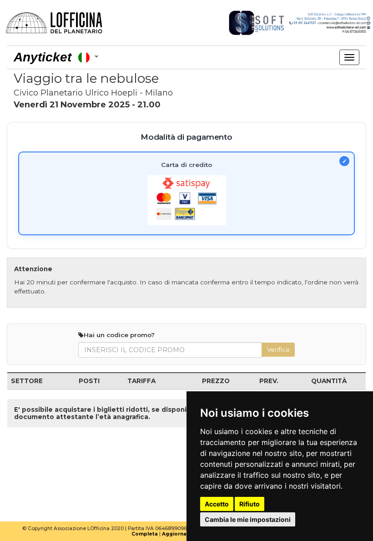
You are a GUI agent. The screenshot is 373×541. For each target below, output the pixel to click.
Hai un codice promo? (119, 335)
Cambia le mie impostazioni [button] (248, 519)
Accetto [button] (217, 504)
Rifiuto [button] (249, 504)
